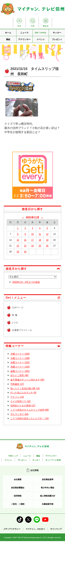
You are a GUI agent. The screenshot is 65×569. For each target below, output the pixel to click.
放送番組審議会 (17, 488)
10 (32, 234)
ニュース (24, 32)
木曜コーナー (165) (20, 366)
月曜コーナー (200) (20, 354)
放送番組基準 (47, 479)
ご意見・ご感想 (17, 504)
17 (32, 240)
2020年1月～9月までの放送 (26, 282)
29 (18, 251)
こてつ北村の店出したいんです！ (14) (29, 418)
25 (40, 245)
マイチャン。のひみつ (35, 529)
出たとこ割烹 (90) (19, 375)
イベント (41, 39)
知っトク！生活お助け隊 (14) (25, 388)
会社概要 (17, 479)
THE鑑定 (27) (17, 384)
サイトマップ (56, 529)
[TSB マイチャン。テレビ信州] (32, 14)
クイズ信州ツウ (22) (20, 401)
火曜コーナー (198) (20, 358)
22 (18, 245)
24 (32, 245)
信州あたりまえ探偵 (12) (22, 405)
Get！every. (40, 32)
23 (25, 245)
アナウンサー (24, 39)
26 (47, 245)
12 (47, 234)
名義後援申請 (47, 504)
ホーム (8, 32)
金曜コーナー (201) (20, 371)
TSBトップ (13, 456)
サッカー (57, 32)
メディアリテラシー (11, 529)
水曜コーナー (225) (20, 362)
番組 (8, 39)
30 (25, 251)
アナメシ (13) (17, 397)
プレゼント (57, 39)
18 (40, 240)
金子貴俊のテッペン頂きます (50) (27, 379)
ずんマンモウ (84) (19, 414)
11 (40, 234)
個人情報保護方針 (47, 496)
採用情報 (17, 496)
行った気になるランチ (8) (23, 392)
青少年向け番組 (47, 488)
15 (18, 240)
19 (47, 240)
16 (25, 240)
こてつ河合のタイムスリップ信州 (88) (29, 410)
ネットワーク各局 (53, 460)
